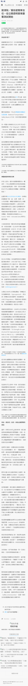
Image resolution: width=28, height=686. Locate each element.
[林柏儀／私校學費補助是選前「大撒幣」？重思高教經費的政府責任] (14, 662)
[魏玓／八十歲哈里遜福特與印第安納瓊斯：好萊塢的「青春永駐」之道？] (14, 650)
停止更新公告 (9, 5)
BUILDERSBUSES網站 (14, 196)
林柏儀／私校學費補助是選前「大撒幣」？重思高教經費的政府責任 (14, 667)
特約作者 (3, 20)
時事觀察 (19, 5)
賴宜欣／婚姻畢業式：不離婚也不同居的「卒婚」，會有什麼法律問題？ (13, 644)
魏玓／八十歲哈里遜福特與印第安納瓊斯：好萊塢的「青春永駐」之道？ (14, 655)
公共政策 (13, 619)
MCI (16, 97)
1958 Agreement (11, 287)
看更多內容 (15, 673)
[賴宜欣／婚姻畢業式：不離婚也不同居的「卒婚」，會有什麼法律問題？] (14, 639)
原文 (6, 612)
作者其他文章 (14, 634)
